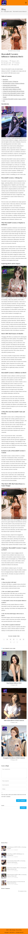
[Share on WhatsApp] (17, 642)
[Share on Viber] (17, 639)
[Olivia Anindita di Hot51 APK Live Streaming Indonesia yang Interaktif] (3, 862)
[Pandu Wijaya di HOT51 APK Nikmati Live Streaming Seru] (3, 855)
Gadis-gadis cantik (7, 62)
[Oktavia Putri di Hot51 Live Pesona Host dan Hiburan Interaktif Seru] (3, 883)
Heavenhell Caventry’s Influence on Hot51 (12, 89)
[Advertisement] (14, 826)
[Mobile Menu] (26, 2)
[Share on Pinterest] (10, 639)
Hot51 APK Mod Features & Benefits (11, 87)
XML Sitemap (12, 929)
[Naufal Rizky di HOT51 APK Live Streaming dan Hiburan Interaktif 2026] (3, 869)
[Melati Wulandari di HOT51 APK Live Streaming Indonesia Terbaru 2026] (3, 876)
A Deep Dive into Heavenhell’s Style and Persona (13, 91)
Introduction (5, 79)
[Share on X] (4, 639)
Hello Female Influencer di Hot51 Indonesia (14, 720)
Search (2, 805)
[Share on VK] (20, 639)
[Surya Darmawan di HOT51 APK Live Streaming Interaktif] (3, 848)
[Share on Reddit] (23, 639)
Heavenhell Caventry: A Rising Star (10, 81)
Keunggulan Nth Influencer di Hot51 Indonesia (14, 758)
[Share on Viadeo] (14, 642)
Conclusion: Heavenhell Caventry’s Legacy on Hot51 (14, 99)
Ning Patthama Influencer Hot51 (14, 683)
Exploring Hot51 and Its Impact (9, 85)
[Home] (1, 11)
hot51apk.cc (5, 61)
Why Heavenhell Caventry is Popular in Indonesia (13, 83)
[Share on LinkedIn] (13, 639)
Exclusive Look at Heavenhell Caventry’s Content (13, 93)
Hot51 (16, 140)
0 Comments (17, 62)
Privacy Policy (19, 929)
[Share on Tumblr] (10, 642)
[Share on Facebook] (7, 639)
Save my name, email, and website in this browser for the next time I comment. (13, 795)
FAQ (4, 100)
